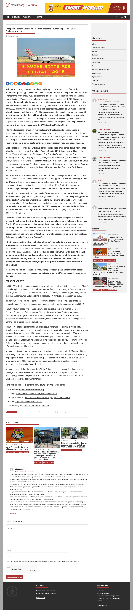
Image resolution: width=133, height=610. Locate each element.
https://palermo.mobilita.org (31, 390)
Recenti (95, 228)
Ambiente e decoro (98, 48)
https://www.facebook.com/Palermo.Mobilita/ (36, 394)
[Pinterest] (24, 83)
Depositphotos (102, 606)
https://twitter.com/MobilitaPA (28, 401)
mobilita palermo (73, 412)
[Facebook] (8, 83)
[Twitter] (12, 83)
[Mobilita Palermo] (7, 16)
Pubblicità (27, 17)
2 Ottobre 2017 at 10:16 (25, 472)
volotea (20, 415)
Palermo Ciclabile (98, 66)
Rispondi (13, 513)
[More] (40, 83)
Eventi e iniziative (11, 452)
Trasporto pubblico (11, 412)
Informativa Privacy (103, 593)
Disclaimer (100, 591)
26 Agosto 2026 (12, 444)
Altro (94, 44)
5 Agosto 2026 (67, 440)
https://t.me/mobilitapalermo (36, 405)
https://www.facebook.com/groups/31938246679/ (47, 397)
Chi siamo (16, 17)
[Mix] (32, 83)
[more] (40, 83)
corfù (53, 412)
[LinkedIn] (20, 83)
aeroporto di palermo (25, 412)
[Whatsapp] (36, 83)
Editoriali (95, 55)
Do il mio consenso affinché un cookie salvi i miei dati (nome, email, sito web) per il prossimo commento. (43, 561)
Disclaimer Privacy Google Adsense (109, 596)
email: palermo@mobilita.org (46, 593)
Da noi (94, 51)
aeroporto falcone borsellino (42, 412)
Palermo (32, 5)
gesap (58, 412)
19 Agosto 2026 (40, 449)
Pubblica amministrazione (101, 69)
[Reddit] (16, 83)
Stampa (95, 80)
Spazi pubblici (97, 77)
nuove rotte (83, 412)
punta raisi (9, 415)
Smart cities (96, 73)
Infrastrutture (37, 462)
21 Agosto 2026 (114, 264)
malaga (65, 412)
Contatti (38, 17)
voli (15, 415)
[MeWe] (28, 83)
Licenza (99, 601)
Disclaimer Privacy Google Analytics (109, 598)
